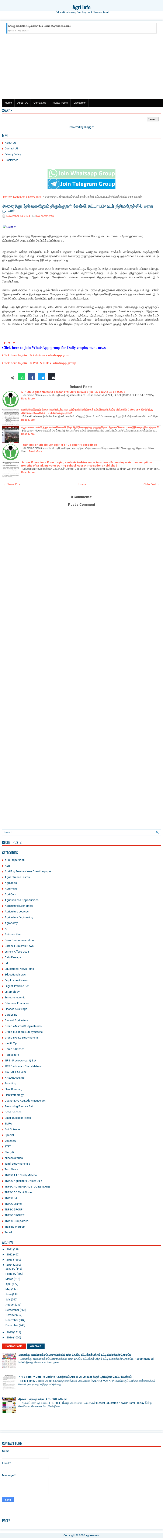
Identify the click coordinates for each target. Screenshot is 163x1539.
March (9, 1278)
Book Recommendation (19, 940)
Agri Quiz (10, 894)
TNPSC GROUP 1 (15, 1209)
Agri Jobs (11, 882)
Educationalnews (15, 974)
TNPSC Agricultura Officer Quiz (23, 1180)
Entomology (12, 991)
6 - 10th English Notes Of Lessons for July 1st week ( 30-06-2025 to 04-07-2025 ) (73, 392)
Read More (28, 398)
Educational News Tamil (27, 196)
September (12, 1309)
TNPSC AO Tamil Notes (18, 1192)
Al (6, 928)
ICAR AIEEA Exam (15, 1072)
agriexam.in (93, 1535)
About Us (22, 102)
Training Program (15, 1226)
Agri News (11, 888)
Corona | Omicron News (19, 945)
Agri (7, 865)
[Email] (51, 378)
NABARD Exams (14, 1077)
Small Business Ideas (18, 1117)
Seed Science (13, 1112)
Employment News (16, 980)
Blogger (89, 127)
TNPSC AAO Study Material (21, 1175)
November (12, 1320)
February (11, 1273)
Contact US (11, 148)
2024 (10, 1264)
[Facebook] (31, 378)
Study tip (10, 1152)
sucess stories (14, 1158)
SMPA (8, 1123)
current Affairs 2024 (17, 951)
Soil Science (12, 1129)
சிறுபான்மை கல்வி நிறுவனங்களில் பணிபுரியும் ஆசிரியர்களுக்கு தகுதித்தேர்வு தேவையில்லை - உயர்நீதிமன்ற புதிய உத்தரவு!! (90, 427)
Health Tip (11, 1043)
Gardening (11, 1014)
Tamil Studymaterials (17, 1163)
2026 (10, 1337)
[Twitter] (41, 378)
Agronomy (11, 923)
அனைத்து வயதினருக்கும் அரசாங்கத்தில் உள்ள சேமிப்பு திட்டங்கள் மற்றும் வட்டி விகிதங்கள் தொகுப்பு (74, 1354)
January (10, 1268)
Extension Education (17, 1003)
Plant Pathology (14, 1094)
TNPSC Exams (13, 1203)
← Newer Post (12, 484)
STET (8, 1146)
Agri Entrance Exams (17, 877)
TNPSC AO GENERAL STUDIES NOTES (28, 1186)
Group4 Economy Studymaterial (24, 1031)
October (10, 1315)
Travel (8, 1232)
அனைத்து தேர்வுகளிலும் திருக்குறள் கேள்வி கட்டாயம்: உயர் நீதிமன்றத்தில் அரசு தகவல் (77, 207)
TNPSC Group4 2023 (17, 1221)
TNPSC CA (11, 1198)
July (8, 1299)
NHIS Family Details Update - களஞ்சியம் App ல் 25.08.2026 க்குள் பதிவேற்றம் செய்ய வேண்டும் (75, 1376)
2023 (10, 1259)
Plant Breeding (13, 1089)
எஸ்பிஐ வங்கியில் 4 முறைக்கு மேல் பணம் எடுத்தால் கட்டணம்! (39, 25)
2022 (10, 1254)
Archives (35, 1346)
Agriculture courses (17, 911)
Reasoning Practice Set (19, 1106)
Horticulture (12, 1054)
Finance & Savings (16, 1009)
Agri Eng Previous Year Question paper (28, 871)
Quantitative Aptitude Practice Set (25, 1100)
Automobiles (13, 934)
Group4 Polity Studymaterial (21, 1037)
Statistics (10, 1140)
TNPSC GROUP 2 (15, 1215)
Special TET (12, 1135)
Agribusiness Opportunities (21, 900)
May (8, 1289)
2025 (10, 1332)
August (10, 1304)
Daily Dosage (13, 957)
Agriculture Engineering (19, 917)
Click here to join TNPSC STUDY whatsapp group (39, 362)
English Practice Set (17, 986)
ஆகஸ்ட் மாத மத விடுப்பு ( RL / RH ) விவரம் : (43, 1399)
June (8, 1294)
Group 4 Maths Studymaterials (23, 1026)
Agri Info (81, 7)
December (12, 1325)
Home (8, 102)
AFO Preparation (15, 860)
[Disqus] (81, 662)
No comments (45, 216)
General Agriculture (16, 1020)
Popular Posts (14, 1346)
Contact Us (40, 102)
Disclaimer (79, 102)
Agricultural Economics (19, 905)
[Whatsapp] (21, 378)
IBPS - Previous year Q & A (20, 1060)
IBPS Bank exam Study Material (23, 1066)
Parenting (10, 1083)
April (8, 1284)
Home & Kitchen (14, 1049)
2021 (10, 1249)
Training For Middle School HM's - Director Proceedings (59, 444)
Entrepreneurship (15, 997)
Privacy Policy (60, 102)
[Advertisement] (81, 67)
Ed (6, 963)
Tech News (11, 1169)
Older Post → (151, 484)
